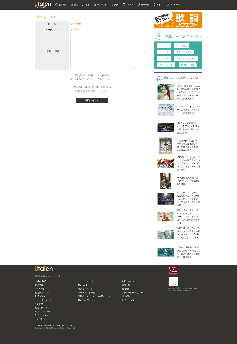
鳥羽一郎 (74, 29)
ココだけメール (85, 281)
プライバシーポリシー (132, 292)
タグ (116, 5)
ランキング (102, 5)
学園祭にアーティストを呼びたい (94, 296)
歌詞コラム (40, 296)
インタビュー (41, 319)
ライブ (159, 5)
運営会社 (126, 285)
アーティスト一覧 (86, 292)
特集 (76, 5)
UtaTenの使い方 (85, 300)
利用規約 (126, 289)
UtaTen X (82, 285)
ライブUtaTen (41, 315)
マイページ (40, 289)
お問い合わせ (128, 281)
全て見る (194, 36)
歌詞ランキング (42, 292)
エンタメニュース (43, 300)
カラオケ (145, 5)
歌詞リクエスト (85, 289)
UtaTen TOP (40, 281)
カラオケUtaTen (42, 311)
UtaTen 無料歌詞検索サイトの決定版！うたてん (54, 325)
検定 (87, 5)
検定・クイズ (41, 307)
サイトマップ (128, 300)
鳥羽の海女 (75, 24)
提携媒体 (126, 296)
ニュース (129, 5)
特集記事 (39, 304)
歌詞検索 (62, 5)
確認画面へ (91, 100)
